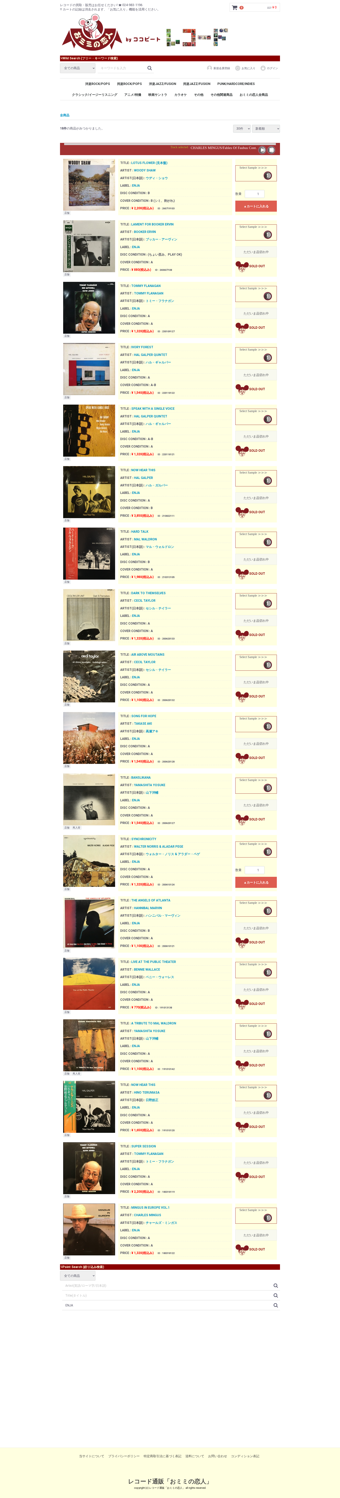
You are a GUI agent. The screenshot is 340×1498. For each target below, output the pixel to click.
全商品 (64, 115)
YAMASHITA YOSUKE (149, 785)
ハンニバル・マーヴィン (163, 915)
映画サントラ (157, 95)
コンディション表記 (245, 1456)
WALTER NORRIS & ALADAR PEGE (158, 846)
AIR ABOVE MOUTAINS (147, 654)
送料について (194, 1456)
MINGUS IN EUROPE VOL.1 (150, 1207)
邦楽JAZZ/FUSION (196, 84)
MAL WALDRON (145, 539)
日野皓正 (152, 1100)
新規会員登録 (221, 68)
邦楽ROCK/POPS (129, 84)
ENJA (136, 185)
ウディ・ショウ (157, 178)
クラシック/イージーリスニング (94, 95)
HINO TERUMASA (147, 1092)
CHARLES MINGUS (147, 1215)
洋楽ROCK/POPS (97, 84)
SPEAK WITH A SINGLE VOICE (153, 409)
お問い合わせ (217, 1456)
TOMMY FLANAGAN (146, 286)
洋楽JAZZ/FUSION (162, 84)
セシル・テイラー (158, 608)
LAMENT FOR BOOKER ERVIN (152, 224)
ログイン (272, 68)
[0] (235, 7)
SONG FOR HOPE (143, 716)
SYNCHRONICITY (143, 839)
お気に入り (248, 68)
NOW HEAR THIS (143, 470)
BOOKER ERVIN (145, 232)
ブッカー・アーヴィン (161, 239)
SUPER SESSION (143, 1146)
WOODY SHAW (145, 170)
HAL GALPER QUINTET (150, 355)
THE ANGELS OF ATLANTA (150, 900)
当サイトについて (91, 1456)
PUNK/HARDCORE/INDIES (236, 84)
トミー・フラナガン (160, 301)
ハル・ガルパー (157, 485)
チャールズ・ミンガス (161, 1223)
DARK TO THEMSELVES (148, 593)
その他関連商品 (222, 95)
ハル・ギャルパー (158, 362)
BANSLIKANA (141, 777)
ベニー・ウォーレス (160, 977)
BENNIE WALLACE (147, 969)
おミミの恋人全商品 (254, 95)
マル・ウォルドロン (160, 547)
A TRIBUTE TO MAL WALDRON (153, 1023)
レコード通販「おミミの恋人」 (170, 1481)
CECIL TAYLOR (144, 600)
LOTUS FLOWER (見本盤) (149, 163)
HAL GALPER (143, 478)
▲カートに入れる (256, 206)
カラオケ (180, 95)
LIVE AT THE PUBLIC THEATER (153, 962)
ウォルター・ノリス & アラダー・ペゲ (173, 854)
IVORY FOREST (142, 347)
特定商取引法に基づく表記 (162, 1456)
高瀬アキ (152, 731)
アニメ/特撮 (132, 95)
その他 (198, 95)
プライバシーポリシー (124, 1456)
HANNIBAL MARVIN (148, 908)
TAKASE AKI (143, 723)
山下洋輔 (152, 792)
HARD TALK (139, 531)
